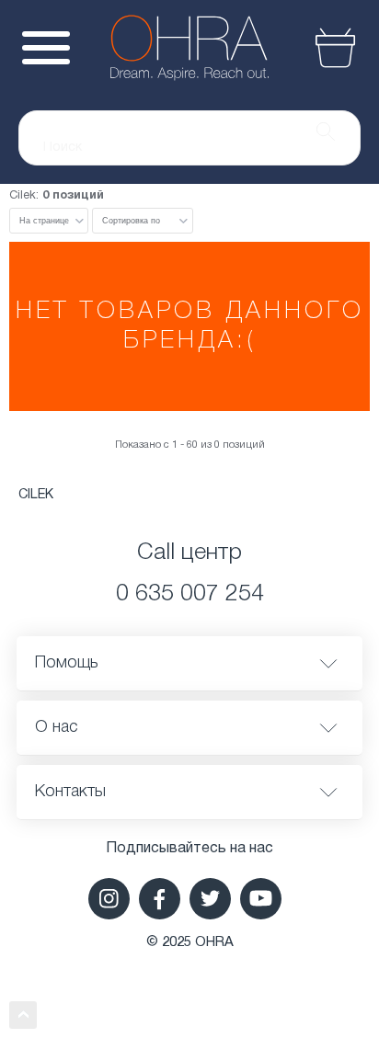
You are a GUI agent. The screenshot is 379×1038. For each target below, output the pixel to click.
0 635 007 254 (190, 594)
